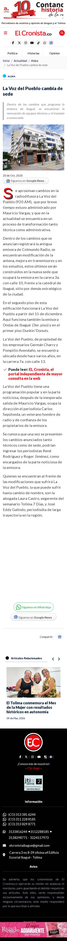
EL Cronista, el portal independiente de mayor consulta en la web (35, 374)
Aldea (34, 60)
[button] (44, 43)
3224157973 (39, 838)
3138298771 (18, 838)
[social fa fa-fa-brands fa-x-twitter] (19, 43)
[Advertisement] (33, 557)
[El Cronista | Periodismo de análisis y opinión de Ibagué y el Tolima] (33, 32)
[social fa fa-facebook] (13, 43)
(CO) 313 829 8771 (22, 824)
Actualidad (20, 60)
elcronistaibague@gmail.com (29, 845)
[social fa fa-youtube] (32, 43)
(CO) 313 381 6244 (22, 815)
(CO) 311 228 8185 (22, 819)
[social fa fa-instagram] (25, 43)
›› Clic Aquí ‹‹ (33, 768)
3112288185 (39, 832)
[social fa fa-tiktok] (38, 43)
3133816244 (18, 832)
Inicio (6, 60)
